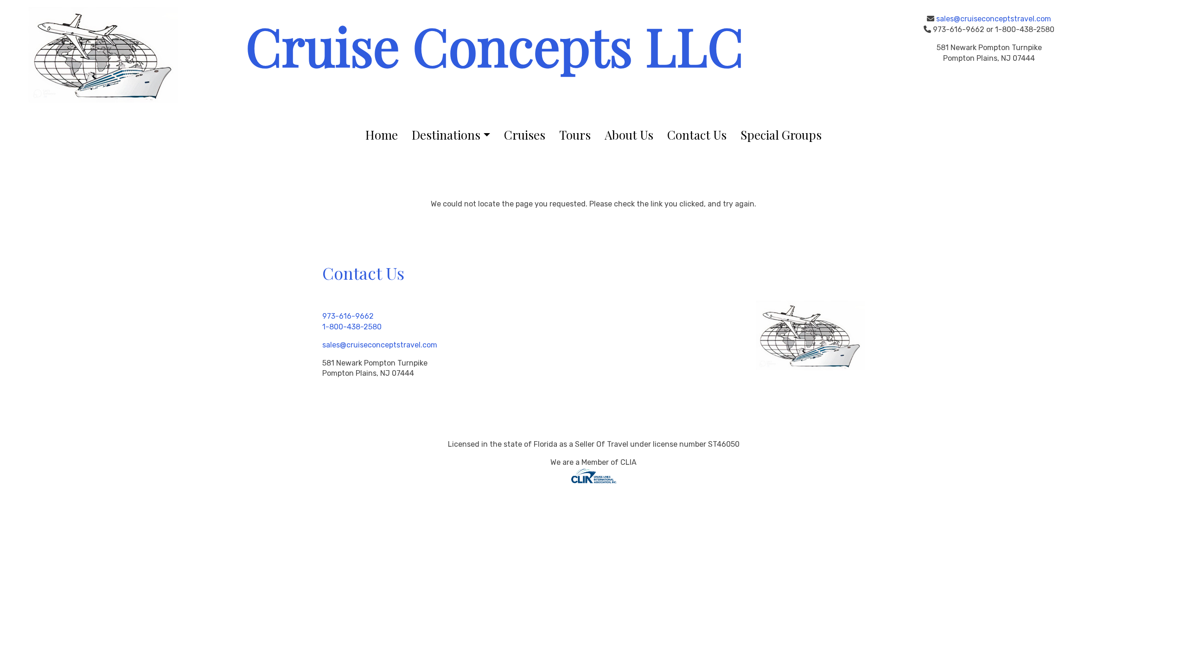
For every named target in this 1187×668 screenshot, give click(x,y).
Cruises (524, 135)
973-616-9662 (348, 316)
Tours (575, 135)
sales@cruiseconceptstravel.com (993, 18)
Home (381, 135)
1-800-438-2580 (352, 326)
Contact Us (697, 135)
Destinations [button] (446, 135)
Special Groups (781, 135)
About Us (629, 135)
